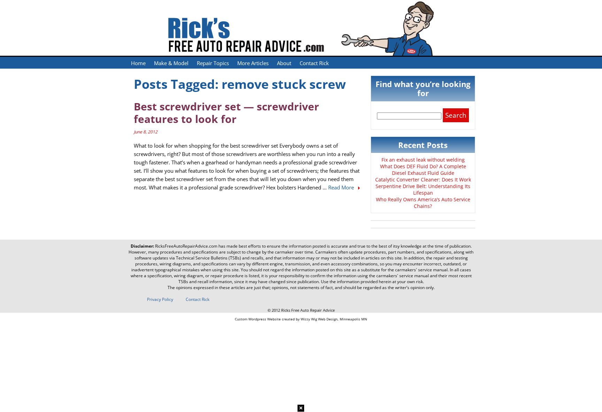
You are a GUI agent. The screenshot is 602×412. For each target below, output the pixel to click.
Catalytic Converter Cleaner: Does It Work (423, 179)
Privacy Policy (160, 299)
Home (138, 63)
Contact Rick (314, 63)
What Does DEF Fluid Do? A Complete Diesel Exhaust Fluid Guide (423, 169)
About (284, 63)
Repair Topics (213, 63)
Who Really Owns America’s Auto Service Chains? (423, 202)
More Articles (253, 63)
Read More (341, 187)
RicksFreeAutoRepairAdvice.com (186, 246)
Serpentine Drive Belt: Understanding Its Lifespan (423, 189)
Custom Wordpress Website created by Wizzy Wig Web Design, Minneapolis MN (301, 319)
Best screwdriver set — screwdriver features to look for (226, 112)
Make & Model (171, 63)
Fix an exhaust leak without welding (423, 159)
